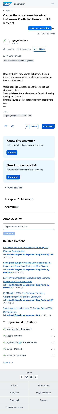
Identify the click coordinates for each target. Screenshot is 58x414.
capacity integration (11, 116)
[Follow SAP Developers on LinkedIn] (36, 377)
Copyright (14, 393)
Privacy (14, 385)
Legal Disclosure (43, 393)
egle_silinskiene (20, 40)
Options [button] (53, 29)
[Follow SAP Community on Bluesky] (26, 377)
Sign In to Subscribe (39, 28)
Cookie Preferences (14, 407)
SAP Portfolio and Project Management (18, 61)
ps (30, 116)
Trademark (14, 400)
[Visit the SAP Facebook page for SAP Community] (22, 377)
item (24, 116)
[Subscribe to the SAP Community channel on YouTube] (31, 377)
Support (43, 400)
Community (19, 4)
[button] (35, 49)
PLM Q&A (9, 11)
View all (7, 362)
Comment (48, 126)
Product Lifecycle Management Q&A (22, 315)
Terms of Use (43, 385)
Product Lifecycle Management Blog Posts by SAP (29, 254)
